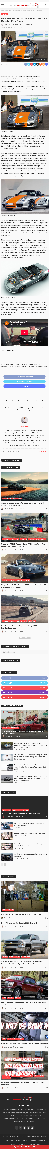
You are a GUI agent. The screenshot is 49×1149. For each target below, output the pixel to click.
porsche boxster (7, 366)
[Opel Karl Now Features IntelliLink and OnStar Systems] (7, 857)
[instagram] (24, 692)
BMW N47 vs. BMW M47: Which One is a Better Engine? (24, 1044)
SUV (34, 621)
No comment (20, 509)
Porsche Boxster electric (37, 366)
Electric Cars (14, 539)
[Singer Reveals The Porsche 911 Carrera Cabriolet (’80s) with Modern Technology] (24, 568)
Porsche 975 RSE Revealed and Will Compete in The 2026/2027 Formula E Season (23, 545)
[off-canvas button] (2, 5)
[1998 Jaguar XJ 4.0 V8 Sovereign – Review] (7, 836)
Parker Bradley (8, 509)
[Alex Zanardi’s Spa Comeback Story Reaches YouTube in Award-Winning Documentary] (7, 757)
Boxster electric (28, 364)
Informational (16, 810)
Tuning (5, 580)
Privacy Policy (22, 1144)
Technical (10, 998)
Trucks (5, 957)
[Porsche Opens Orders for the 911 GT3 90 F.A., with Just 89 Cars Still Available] (24, 486)
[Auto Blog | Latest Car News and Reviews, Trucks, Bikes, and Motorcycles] (19, 1099)
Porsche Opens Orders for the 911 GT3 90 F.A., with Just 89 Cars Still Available (22, 504)
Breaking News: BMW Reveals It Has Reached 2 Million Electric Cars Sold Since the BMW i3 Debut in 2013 (30, 745)
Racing (43, 539)
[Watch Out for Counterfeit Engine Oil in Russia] (24, 896)
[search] (46, 5)
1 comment (28, 25)
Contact (13, 1144)
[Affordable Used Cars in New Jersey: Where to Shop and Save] (24, 724)
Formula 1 (24, 539)
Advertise (32, 1141)
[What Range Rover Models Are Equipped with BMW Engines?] (7, 846)
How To (17, 957)
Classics (11, 580)
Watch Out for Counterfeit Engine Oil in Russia (21, 915)
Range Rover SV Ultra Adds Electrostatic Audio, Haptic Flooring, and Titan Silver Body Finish (30, 767)
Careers (17, 1141)
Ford (4, 998)
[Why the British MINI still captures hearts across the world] (7, 826)
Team (11, 1141)
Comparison (7, 810)
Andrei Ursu (7, 25)
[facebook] (24, 678)
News (19, 498)
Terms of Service (34, 1144)
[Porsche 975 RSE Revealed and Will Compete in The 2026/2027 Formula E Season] (24, 527)
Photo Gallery (39, 1075)
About (6, 1141)
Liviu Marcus (8, 550)
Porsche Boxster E (21, 366)
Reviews (25, 810)
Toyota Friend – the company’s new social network (24, 401)
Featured (19, 580)
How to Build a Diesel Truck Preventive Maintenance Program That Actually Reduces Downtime (23, 963)
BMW (4, 1039)
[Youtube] (24, 697)
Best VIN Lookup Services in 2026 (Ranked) (21, 814)
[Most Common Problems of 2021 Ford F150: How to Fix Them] (24, 985)
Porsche (4, 14)
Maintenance (25, 957)
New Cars (13, 498)
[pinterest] (24, 688)
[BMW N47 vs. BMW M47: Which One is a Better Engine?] (24, 1026)
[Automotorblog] (24, 5)
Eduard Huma (8, 918)
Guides (5, 728)
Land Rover (6, 1075)
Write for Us (41, 1141)
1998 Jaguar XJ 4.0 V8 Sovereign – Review (29, 833)
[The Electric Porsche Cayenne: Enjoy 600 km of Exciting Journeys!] (24, 609)
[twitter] (24, 683)
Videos (9, 1077)
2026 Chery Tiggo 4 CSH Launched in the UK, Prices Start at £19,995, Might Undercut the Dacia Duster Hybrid (30, 778)
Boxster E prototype (13, 364)
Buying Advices (13, 728)
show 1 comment (11, 460)
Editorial (24, 1141)
